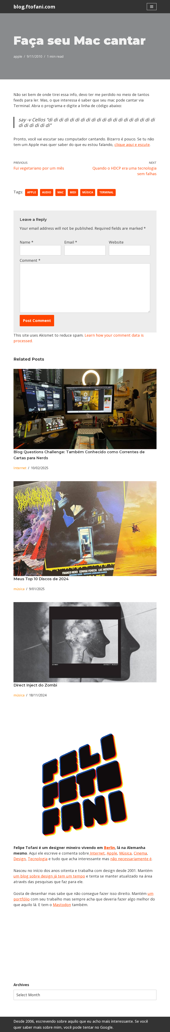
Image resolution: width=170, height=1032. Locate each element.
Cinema (140, 853)
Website (116, 242)
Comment (30, 260)
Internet (19, 468)
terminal (106, 192)
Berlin (109, 847)
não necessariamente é (131, 858)
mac (60, 192)
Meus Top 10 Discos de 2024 (41, 579)
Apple (112, 853)
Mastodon (62, 904)
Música (125, 853)
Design (19, 858)
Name (26, 242)
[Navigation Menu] (152, 6)
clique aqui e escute (132, 144)
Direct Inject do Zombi (35, 685)
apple (17, 56)
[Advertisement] (85, 945)
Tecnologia (37, 858)
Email (70, 242)
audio (46, 192)
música (87, 192)
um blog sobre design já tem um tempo (49, 876)
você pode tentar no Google (88, 1027)
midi (73, 192)
